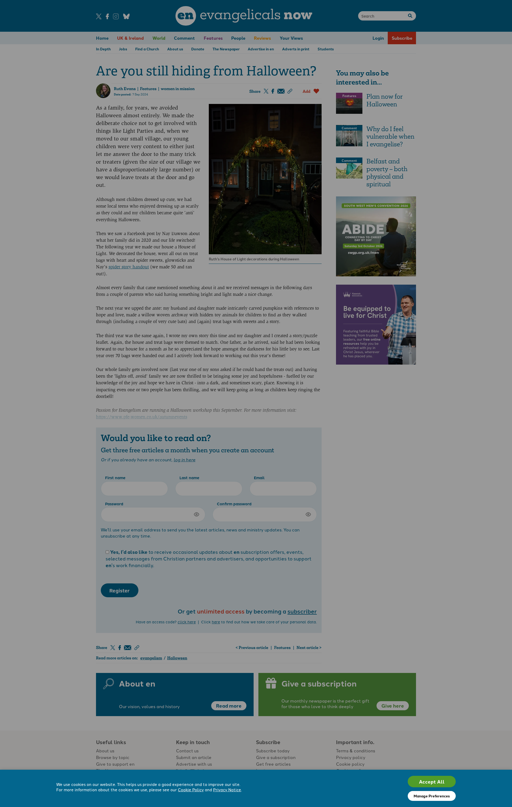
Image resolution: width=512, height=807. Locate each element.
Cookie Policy (191, 789)
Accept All (432, 781)
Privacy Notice (227, 789)
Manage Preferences (432, 795)
